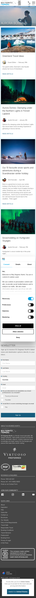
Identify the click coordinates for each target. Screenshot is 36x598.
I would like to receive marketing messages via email (18, 403)
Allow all (18, 326)
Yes (6, 407)
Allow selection (18, 331)
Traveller (8, 400)
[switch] (31, 304)
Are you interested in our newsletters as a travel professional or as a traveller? (16, 391)
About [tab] (29, 264)
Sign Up (18, 415)
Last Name (5, 368)
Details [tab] (18, 264)
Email (4, 384)
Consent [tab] (7, 264)
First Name (5, 360)
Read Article (7, 74)
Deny (18, 337)
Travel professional (11, 396)
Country (4, 376)
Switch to (18, 592)
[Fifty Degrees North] (8, 3)
